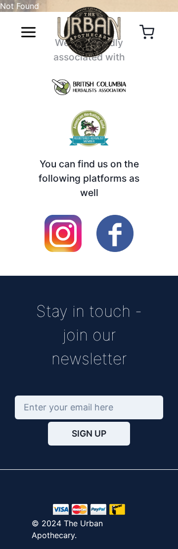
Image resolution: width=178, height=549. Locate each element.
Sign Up (89, 433)
